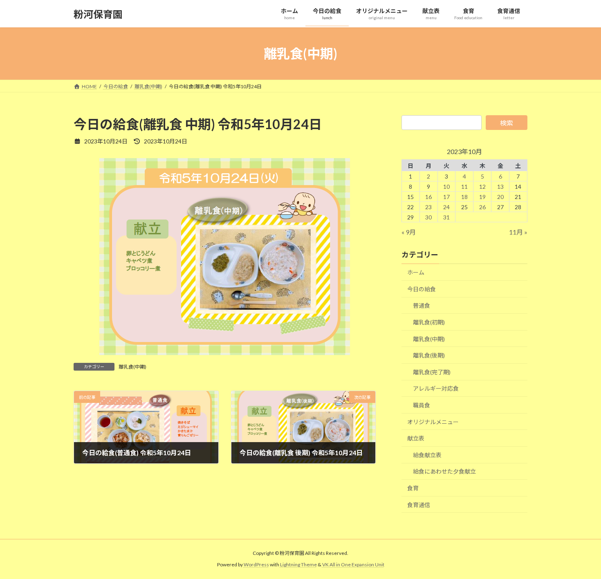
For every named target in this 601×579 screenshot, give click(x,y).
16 (428, 196)
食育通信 (418, 504)
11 (464, 186)
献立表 (415, 438)
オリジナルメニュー (433, 421)
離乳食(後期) (429, 355)
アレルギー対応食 (436, 388)
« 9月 (408, 232)
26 (482, 206)
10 (446, 186)
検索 (506, 123)
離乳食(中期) (132, 367)
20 (500, 196)
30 (428, 217)
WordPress (256, 565)
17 (446, 196)
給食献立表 (427, 455)
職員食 (421, 405)
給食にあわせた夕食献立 (444, 471)
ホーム (415, 272)
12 (482, 186)
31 (446, 217)
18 (464, 196)
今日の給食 (421, 289)
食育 (413, 488)
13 (500, 186)
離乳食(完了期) (432, 372)
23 (428, 206)
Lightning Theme (298, 565)
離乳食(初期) (429, 322)
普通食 (421, 305)
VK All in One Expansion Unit (353, 565)
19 (482, 196)
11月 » (518, 232)
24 (446, 206)
